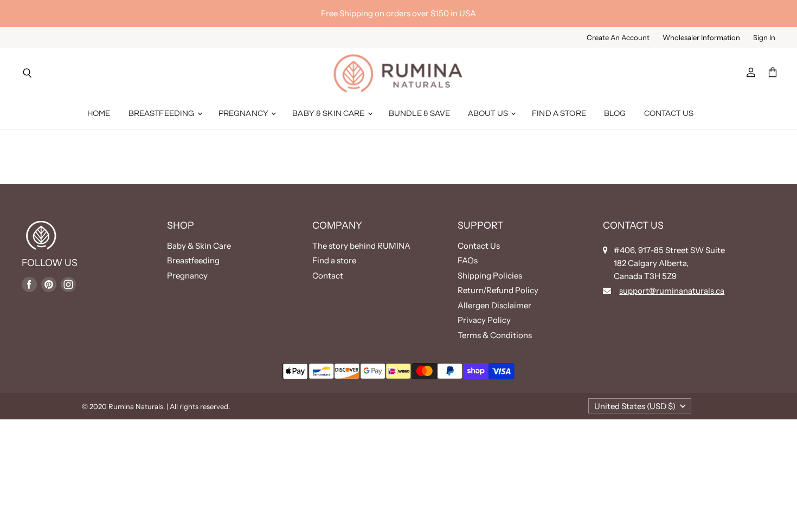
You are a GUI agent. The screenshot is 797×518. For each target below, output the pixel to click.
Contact (327, 275)
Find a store (334, 260)
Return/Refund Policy (498, 290)
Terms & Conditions (495, 335)
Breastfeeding (162, 113)
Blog (615, 113)
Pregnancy (244, 113)
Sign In (764, 38)
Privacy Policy (484, 320)
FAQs (468, 260)
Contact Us (669, 113)
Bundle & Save (419, 113)
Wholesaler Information (701, 38)
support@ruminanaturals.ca (671, 291)
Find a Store (559, 113)
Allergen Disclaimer (494, 305)
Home (99, 113)
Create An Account (618, 38)
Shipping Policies (490, 275)
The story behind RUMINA (361, 246)
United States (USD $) (635, 406)
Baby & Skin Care (329, 113)
